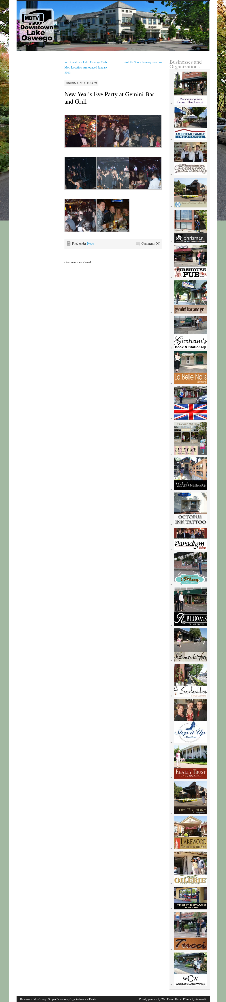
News (90, 243)
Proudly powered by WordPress (156, 999)
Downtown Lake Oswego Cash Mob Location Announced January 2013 (85, 67)
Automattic (201, 999)
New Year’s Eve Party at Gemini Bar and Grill (109, 97)
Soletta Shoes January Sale (143, 62)
